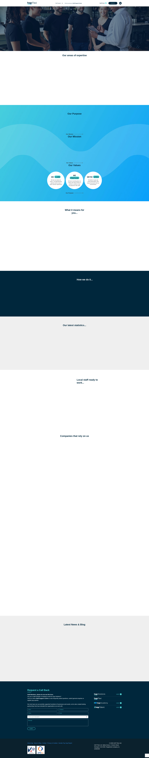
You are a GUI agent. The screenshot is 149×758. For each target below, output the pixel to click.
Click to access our (73, 3)
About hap (30, 743)
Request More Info (69, 263)
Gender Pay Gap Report (65, 743)
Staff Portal (82, 39)
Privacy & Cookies (52, 743)
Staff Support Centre (42, 698)
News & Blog (37, 743)
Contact (113, 3)
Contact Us (135, 102)
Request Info (68, 39)
